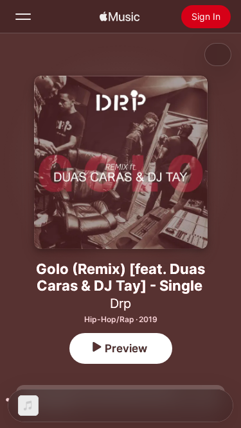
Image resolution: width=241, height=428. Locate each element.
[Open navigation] (23, 17)
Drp (120, 303)
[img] (119, 16)
